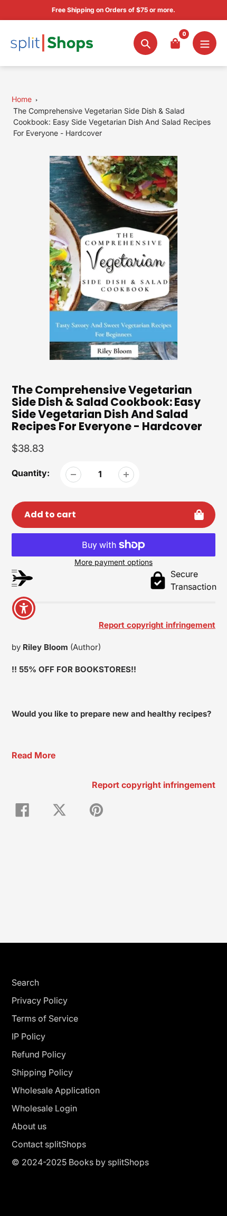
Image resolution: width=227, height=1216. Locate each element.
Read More (33, 755)
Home (22, 99)
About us (29, 1126)
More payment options (113, 562)
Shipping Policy (42, 1072)
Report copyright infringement (153, 784)
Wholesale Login (44, 1108)
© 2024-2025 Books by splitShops (80, 1162)
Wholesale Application (56, 1090)
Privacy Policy (40, 1000)
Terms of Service (45, 1018)
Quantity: (31, 473)
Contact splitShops (49, 1144)
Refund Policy (39, 1054)
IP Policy (28, 1036)
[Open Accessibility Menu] (24, 608)
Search (25, 982)
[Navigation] (204, 43)
